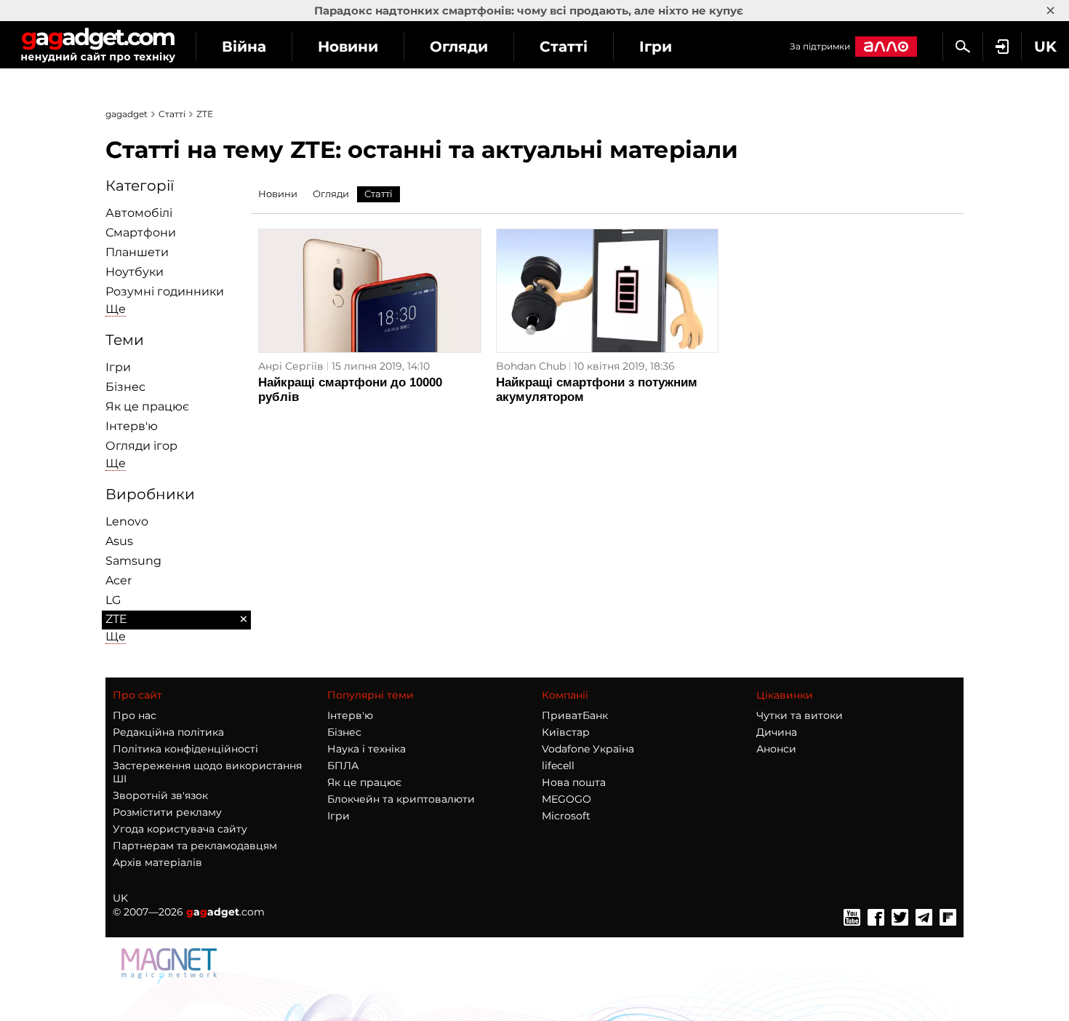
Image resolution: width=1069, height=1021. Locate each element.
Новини (348, 46)
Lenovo (126, 521)
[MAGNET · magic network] (170, 980)
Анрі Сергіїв (291, 366)
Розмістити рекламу (167, 812)
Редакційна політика (168, 732)
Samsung (133, 561)
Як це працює (147, 406)
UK (120, 898)
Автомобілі (138, 213)
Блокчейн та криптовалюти (401, 799)
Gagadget (98, 44)
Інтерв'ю (131, 426)
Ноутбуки (134, 272)
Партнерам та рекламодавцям (195, 845)
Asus (119, 541)
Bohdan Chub (531, 366)
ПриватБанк (575, 715)
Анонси (776, 748)
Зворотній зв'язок (160, 795)
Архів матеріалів (157, 862)
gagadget (126, 113)
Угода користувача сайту (180, 828)
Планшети (137, 252)
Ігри (655, 46)
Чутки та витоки (799, 715)
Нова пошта (574, 782)
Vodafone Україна (588, 748)
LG (113, 600)
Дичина (776, 732)
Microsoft (566, 815)
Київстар (566, 732)
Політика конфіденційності (185, 748)
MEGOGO (566, 799)
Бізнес (125, 387)
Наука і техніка (366, 748)
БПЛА (343, 765)
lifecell (558, 765)
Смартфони (140, 232)
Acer (118, 580)
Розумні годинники (164, 291)
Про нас (134, 715)
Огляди (459, 46)
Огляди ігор (141, 446)
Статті (564, 46)
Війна (244, 46)
